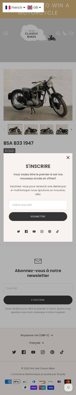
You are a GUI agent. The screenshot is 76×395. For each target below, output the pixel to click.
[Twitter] (18, 231)
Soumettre (38, 216)
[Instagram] (42, 231)
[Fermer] (68, 157)
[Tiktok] (57, 231)
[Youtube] (34, 231)
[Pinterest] (50, 231)
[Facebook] (26, 231)
